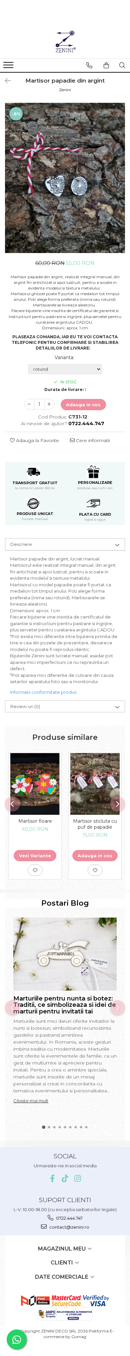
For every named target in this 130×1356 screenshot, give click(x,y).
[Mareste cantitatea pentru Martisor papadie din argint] (49, 404)
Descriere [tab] (21, 544)
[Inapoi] (5, 81)
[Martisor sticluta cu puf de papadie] (95, 784)
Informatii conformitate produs (43, 692)
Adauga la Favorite (37, 440)
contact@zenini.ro (68, 1227)
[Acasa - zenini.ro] (65, 41)
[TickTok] (65, 1178)
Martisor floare (35, 821)
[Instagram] (78, 1178)
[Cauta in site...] (122, 65)
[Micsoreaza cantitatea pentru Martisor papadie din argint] (29, 404)
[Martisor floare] (35, 784)
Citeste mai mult (30, 1100)
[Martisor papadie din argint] (65, 178)
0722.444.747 (69, 1218)
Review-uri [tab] (25, 706)
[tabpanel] (65, 178)
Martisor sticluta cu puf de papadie (95, 824)
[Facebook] (52, 1178)
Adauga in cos (83, 404)
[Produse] (9, 67)
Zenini (65, 89)
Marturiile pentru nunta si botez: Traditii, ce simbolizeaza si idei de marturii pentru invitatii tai (64, 1005)
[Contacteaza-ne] (89, 65)
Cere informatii (92, 440)
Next (119, 184)
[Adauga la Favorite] (35, 870)
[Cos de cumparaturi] (106, 65)
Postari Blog (65, 903)
